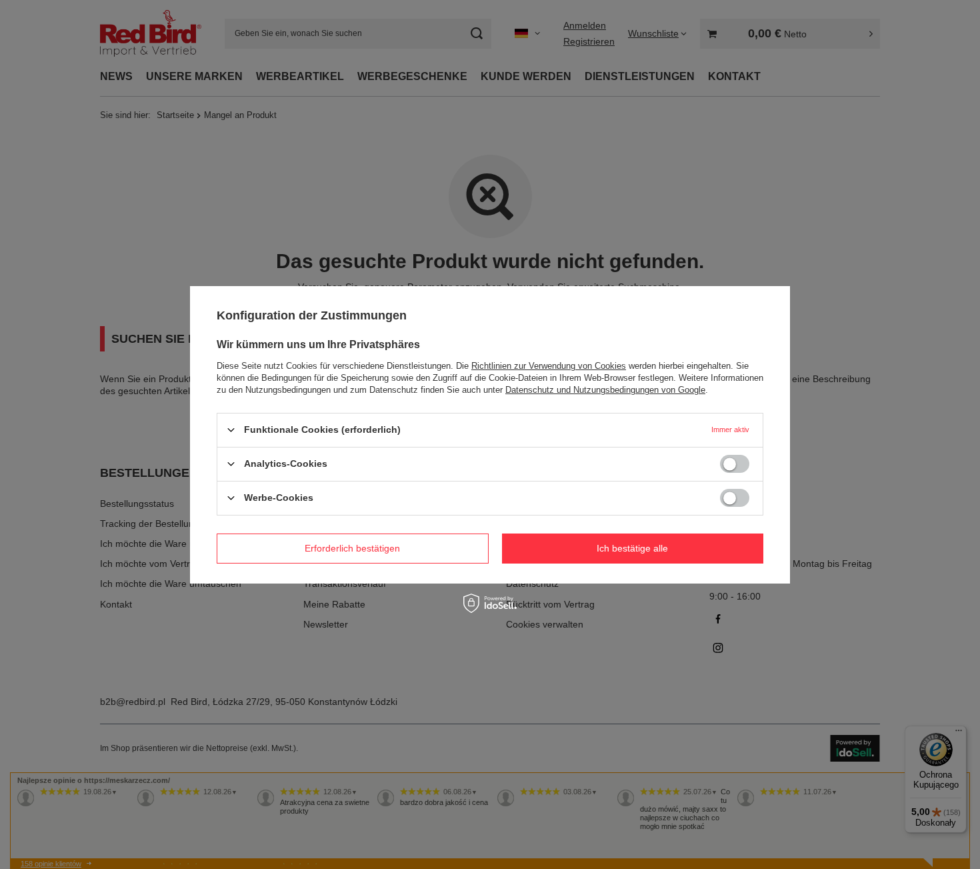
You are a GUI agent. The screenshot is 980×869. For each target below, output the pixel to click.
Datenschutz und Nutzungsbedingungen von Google (605, 389)
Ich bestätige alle (632, 548)
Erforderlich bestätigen (352, 548)
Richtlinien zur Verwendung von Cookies (548, 365)
